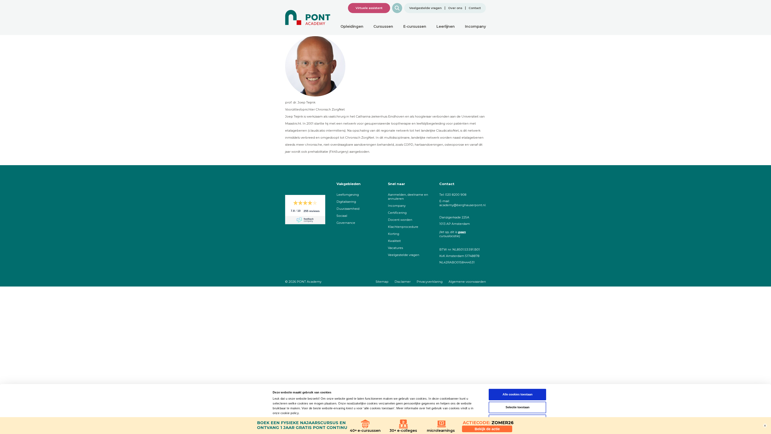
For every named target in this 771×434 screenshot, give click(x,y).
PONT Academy (309, 282)
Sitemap (382, 282)
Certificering (397, 213)
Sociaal (342, 216)
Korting (393, 234)
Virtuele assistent (369, 8)
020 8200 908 (455, 195)
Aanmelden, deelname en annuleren (408, 197)
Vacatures (395, 248)
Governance (346, 223)
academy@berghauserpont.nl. (462, 205)
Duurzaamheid (348, 209)
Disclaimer (403, 282)
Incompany (397, 206)
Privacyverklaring (430, 282)
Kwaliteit (394, 241)
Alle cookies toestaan (517, 394)
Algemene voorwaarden (467, 282)
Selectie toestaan (517, 407)
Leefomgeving (348, 195)
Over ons (455, 8)
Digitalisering (346, 202)
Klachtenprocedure (403, 227)
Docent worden (400, 220)
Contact (475, 8)
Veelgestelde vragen (425, 8)
